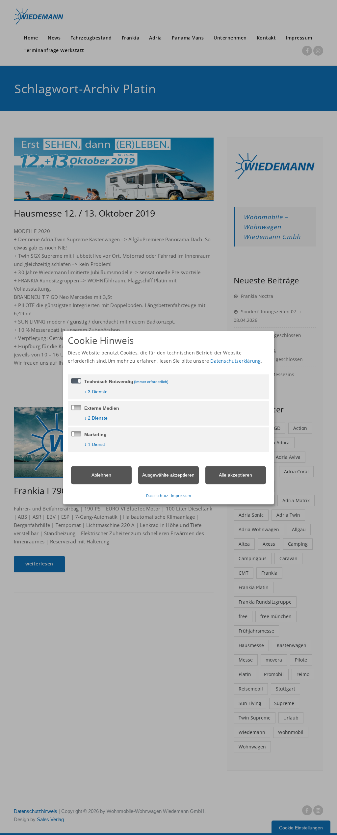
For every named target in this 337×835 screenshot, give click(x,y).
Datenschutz (157, 495)
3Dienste (96, 391)
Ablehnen (101, 475)
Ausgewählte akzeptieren (168, 475)
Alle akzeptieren (235, 475)
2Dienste (96, 418)
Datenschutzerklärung (235, 361)
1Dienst (94, 444)
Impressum (181, 495)
